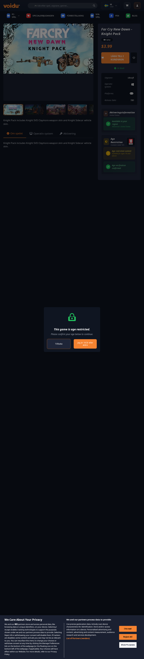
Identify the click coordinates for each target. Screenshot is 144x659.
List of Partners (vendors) (78, 638)
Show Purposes (128, 645)
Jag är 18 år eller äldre (85, 343)
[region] (72, 637)
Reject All (127, 637)
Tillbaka (58, 343)
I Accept (128, 628)
